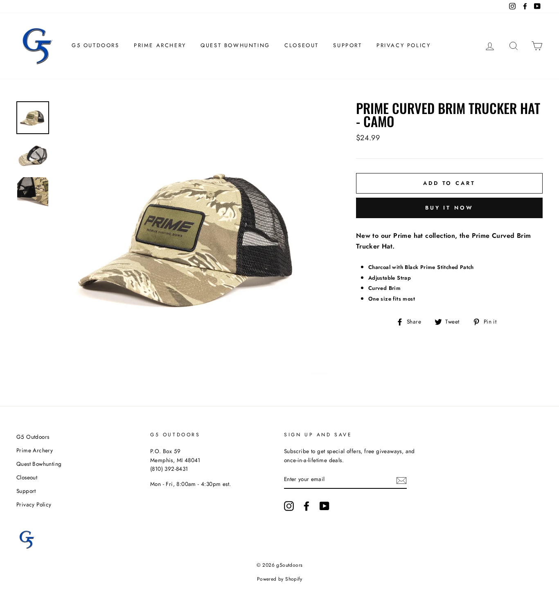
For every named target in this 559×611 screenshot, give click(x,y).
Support (347, 45)
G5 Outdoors (95, 45)
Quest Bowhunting (235, 45)
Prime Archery (160, 45)
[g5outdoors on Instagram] (289, 506)
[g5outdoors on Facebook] (306, 506)
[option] (192, 238)
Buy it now (449, 208)
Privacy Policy (403, 45)
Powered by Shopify (279, 579)
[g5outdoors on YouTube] (324, 506)
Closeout (301, 45)
